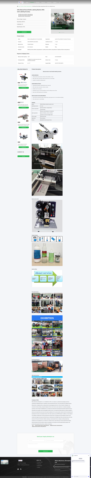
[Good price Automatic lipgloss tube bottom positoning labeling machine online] (24, 137)
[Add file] (72, 476)
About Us (43, 2)
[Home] (20, 2)
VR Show (37, 2)
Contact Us (49, 2)
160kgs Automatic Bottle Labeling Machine (39, 426)
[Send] (88, 476)
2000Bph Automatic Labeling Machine (56, 425)
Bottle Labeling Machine (28, 6)
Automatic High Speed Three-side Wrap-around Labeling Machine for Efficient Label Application (23, 105)
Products (32, 2)
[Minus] (88, 455)
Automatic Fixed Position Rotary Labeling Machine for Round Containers (22, 85)
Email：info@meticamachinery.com (23, 464)
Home (27, 2)
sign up (71, 469)
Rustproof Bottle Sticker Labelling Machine (42, 425)
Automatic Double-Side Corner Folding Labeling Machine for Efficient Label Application (23, 125)
